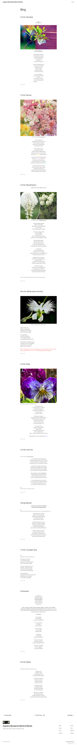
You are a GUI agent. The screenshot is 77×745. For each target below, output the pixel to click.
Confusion (24, 591)
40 (40, 715)
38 (37, 715)
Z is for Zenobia (26, 17)
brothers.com (42, 136)
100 (44, 715)
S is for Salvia (25, 662)
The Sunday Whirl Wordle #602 (38, 507)
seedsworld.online (43, 220)
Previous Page (7, 715)
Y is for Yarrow (26, 95)
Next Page (71, 715)
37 (36, 715)
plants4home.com (30, 456)
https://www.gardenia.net (38, 51)
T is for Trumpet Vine (28, 550)
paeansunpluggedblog (38, 598)
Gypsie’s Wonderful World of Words (13, 2)
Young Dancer (26, 503)
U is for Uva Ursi (26, 450)
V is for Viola (25, 364)
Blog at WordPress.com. (70, 741)
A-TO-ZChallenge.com (38, 22)
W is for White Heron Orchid (31, 291)
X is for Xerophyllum (28, 185)
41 (41, 715)
